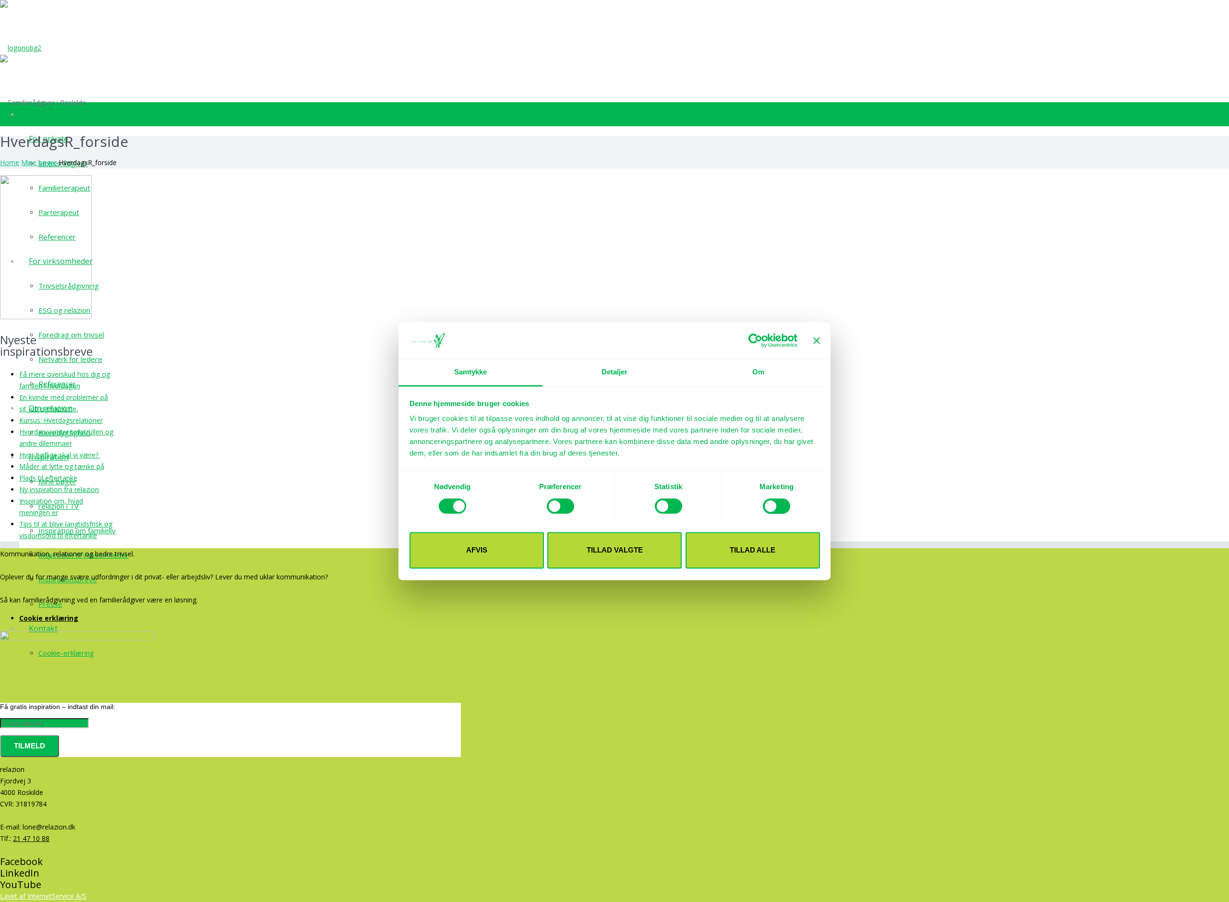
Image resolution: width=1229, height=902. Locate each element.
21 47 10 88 (31, 838)
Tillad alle (752, 550)
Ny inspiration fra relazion (59, 489)
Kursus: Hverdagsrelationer (61, 420)
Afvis (476, 550)
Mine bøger (39, 162)
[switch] (560, 506)
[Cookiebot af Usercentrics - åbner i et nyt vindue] (755, 340)
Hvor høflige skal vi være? (59, 454)
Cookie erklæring (48, 618)
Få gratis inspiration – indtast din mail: (57, 706)
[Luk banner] (816, 340)
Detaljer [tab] (615, 372)
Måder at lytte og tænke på (61, 466)
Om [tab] (758, 372)
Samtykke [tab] (470, 372)
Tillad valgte (615, 550)
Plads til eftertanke (48, 477)
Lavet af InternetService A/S (43, 896)
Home (9, 162)
